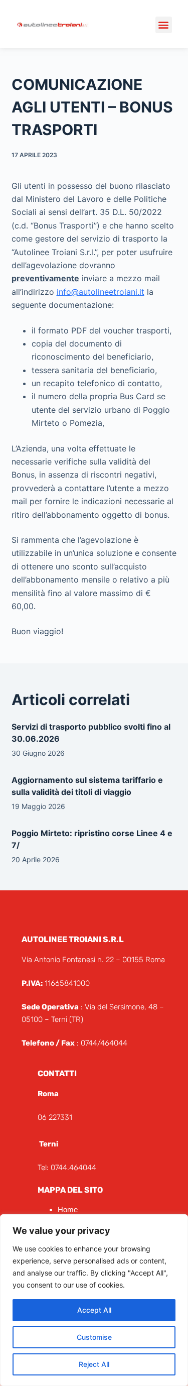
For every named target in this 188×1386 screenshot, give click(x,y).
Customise (94, 1337)
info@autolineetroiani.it (100, 292)
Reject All (94, 1364)
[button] (163, 25)
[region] (94, 1300)
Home (68, 1209)
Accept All (94, 1310)
